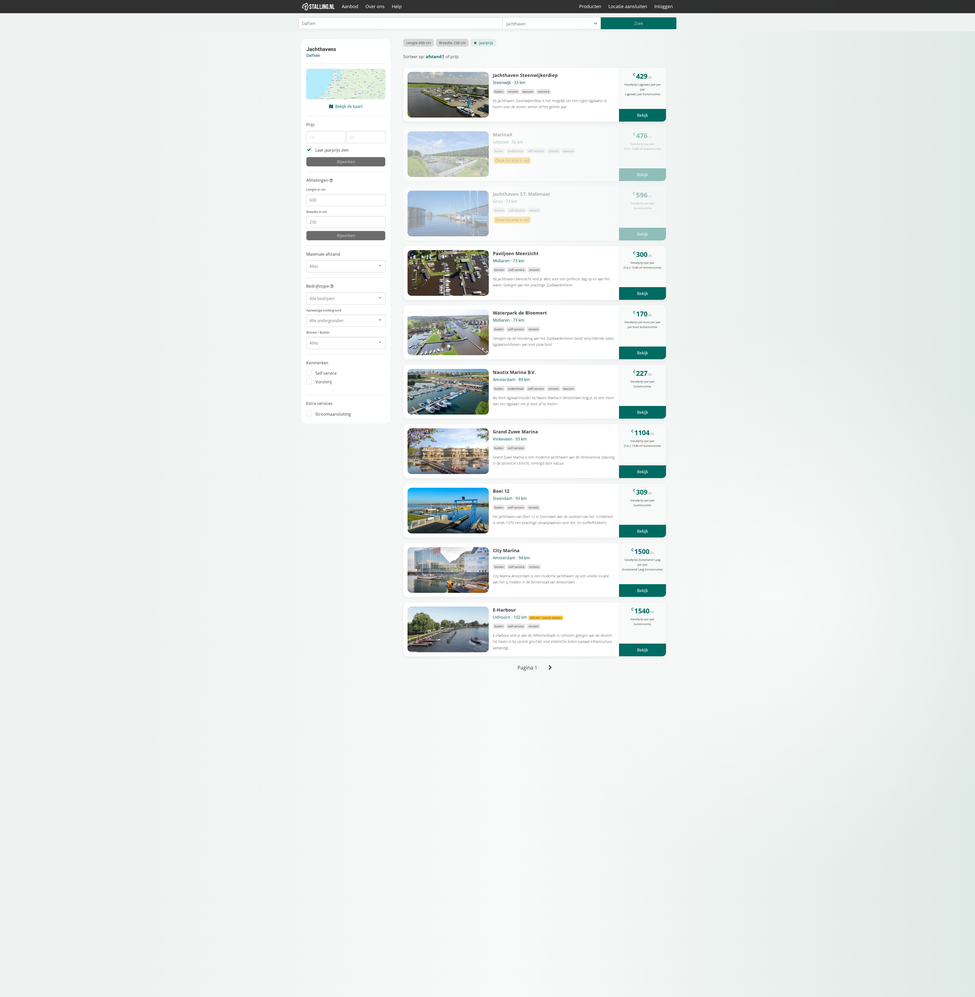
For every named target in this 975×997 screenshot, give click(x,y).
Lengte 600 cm (418, 42)
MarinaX (502, 134)
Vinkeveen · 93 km (510, 439)
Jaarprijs (486, 42)
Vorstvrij (323, 382)
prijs (454, 56)
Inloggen (663, 6)
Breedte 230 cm (452, 42)
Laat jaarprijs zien (332, 150)
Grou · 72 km (505, 201)
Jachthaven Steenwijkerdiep (525, 75)
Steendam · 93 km (510, 498)
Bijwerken (346, 162)
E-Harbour (504, 610)
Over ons (375, 6)
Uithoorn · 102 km (527, 617)
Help (397, 6)
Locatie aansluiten (627, 6)
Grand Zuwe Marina (515, 431)
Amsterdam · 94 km (511, 558)
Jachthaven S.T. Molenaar (521, 194)
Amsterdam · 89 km (511, 379)
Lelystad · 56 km (508, 142)
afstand (434, 56)
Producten (590, 6)
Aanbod (350, 6)
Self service (326, 373)
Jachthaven (516, 24)
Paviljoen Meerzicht (516, 253)
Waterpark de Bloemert (520, 312)
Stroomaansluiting (333, 414)
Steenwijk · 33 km (509, 82)
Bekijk (642, 115)
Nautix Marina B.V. (514, 372)
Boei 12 (501, 491)
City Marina (506, 550)
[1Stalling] (318, 6)
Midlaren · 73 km (508, 261)
